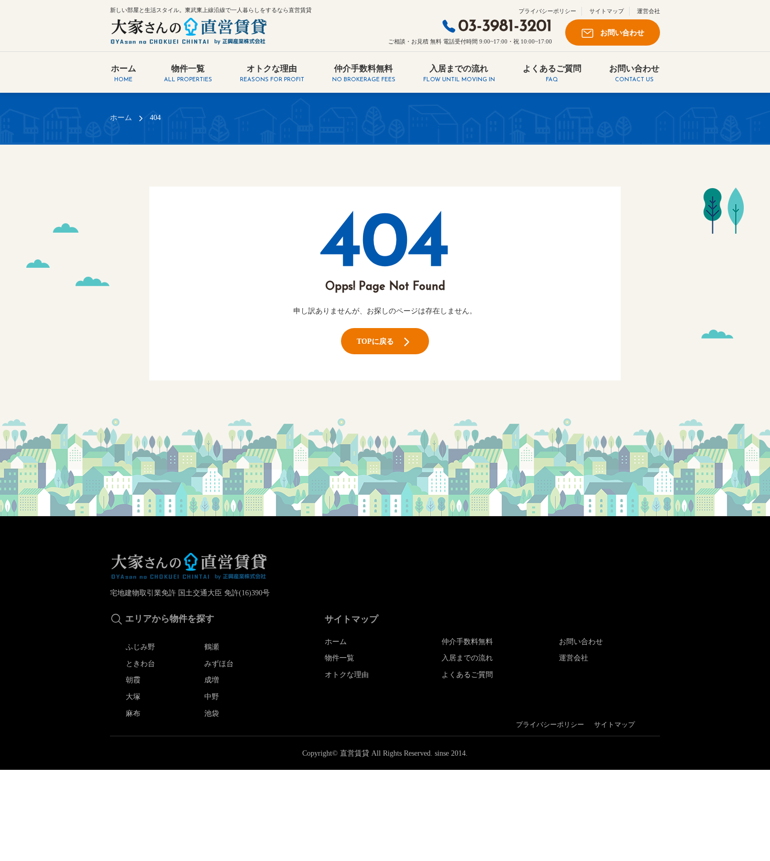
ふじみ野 (140, 646)
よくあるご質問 (552, 73)
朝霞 (133, 679)
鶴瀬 (211, 646)
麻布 (133, 713)
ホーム (123, 73)
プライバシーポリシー (547, 11)
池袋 (211, 713)
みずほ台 (219, 663)
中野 (211, 696)
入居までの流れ (459, 73)
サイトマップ (606, 11)
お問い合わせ (619, 32)
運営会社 (648, 11)
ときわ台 (140, 663)
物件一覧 (188, 73)
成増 (211, 679)
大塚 (133, 696)
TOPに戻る (378, 341)
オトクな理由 (272, 73)
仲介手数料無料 (363, 73)
